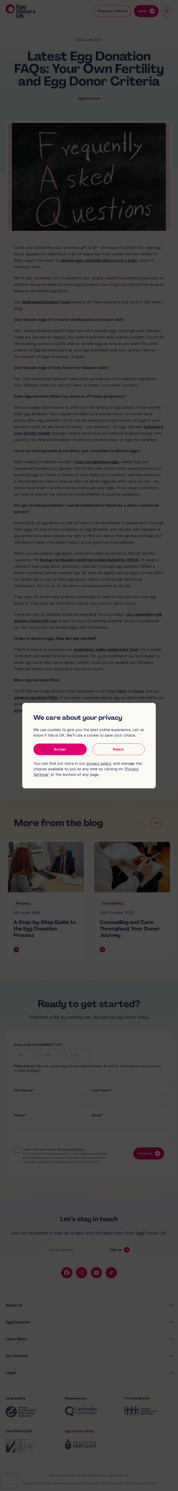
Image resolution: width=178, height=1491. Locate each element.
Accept (60, 749)
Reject (118, 749)
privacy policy (98, 763)
